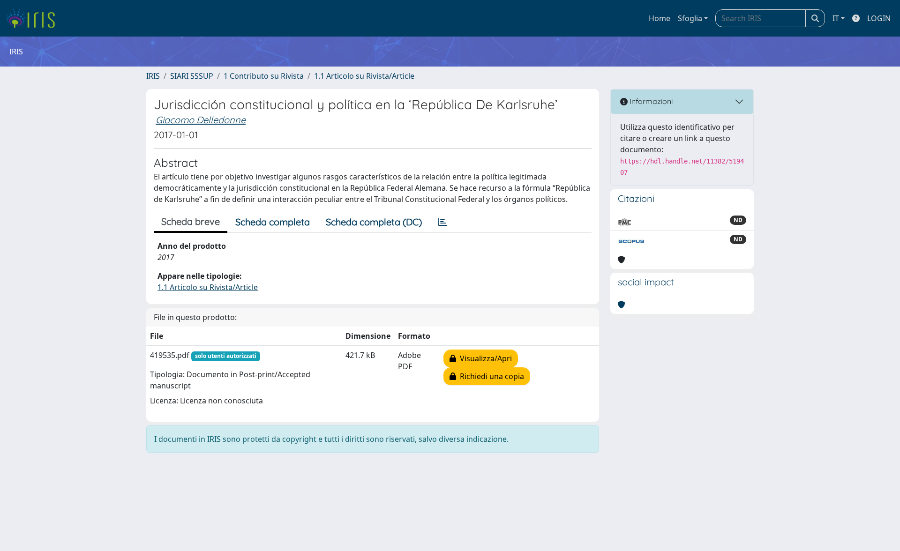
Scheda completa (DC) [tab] (374, 222)
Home (659, 18)
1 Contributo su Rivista (264, 76)
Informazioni (650, 101)
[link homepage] (34, 18)
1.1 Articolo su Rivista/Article (364, 76)
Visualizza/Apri (484, 358)
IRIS (153, 76)
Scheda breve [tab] (190, 221)
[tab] (442, 222)
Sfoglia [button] (690, 18)
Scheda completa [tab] (272, 222)
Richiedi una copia (490, 376)
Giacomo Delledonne (201, 120)
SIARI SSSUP (191, 76)
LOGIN (879, 18)
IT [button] (835, 18)
